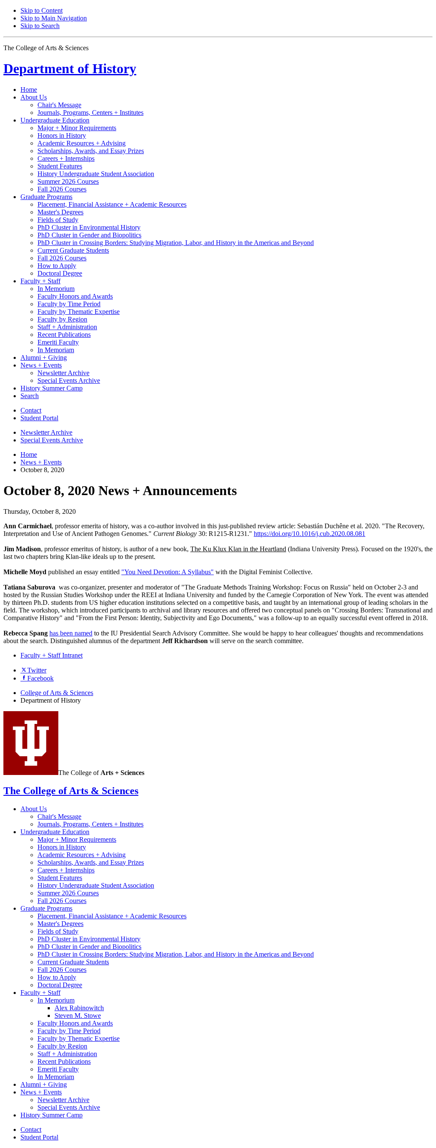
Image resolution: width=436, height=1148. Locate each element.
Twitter (36, 670)
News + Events (41, 462)
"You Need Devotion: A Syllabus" (167, 571)
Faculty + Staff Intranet (51, 655)
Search (29, 395)
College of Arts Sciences (56, 692)
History (69, 68)
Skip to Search (40, 25)
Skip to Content (41, 10)
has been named (70, 633)
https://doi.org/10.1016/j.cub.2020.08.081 (309, 533)
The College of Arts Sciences (70, 790)
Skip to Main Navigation (53, 18)
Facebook (40, 678)
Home (28, 89)
